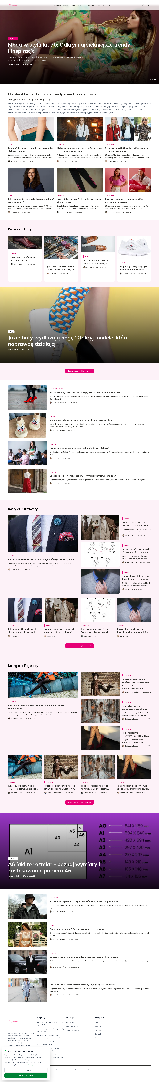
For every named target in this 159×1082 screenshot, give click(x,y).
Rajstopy (91, 5)
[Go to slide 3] (155, 79)
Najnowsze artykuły (61, 5)
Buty (73, 5)
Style (109, 5)
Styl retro (13, 39)
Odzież (12, 195)
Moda (53, 925)
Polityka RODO (58, 1069)
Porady (12, 144)
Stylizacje (62, 144)
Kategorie (99, 1017)
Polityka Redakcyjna (71, 1069)
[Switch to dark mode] (149, 5)
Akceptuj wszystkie (26, 1075)
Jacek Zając (12, 349)
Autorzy (70, 1017)
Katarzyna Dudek (14, 64)
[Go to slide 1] (150, 79)
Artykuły (41, 1017)
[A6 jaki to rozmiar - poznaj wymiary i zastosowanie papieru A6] (79, 851)
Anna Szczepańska (73, 1030)
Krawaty (81, 5)
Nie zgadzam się (26, 1070)
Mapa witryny (84, 1069)
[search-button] (143, 5)
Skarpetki (100, 5)
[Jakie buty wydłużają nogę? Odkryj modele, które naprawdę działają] (79, 325)
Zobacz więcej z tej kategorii (78, 371)
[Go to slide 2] (152, 79)
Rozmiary (61, 195)
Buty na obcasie (57, 388)
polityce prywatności (34, 1065)
